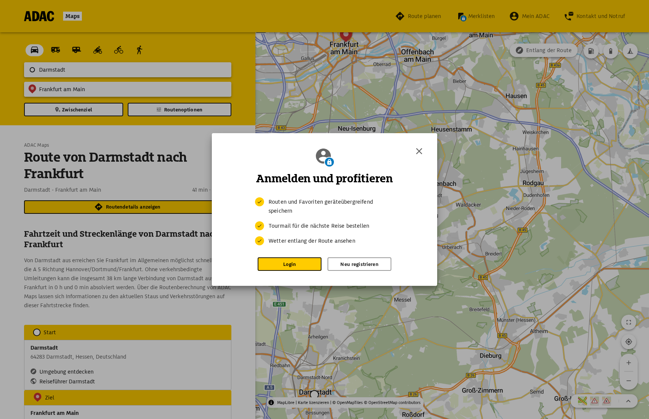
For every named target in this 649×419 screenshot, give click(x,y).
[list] (324, 221)
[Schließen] (419, 151)
